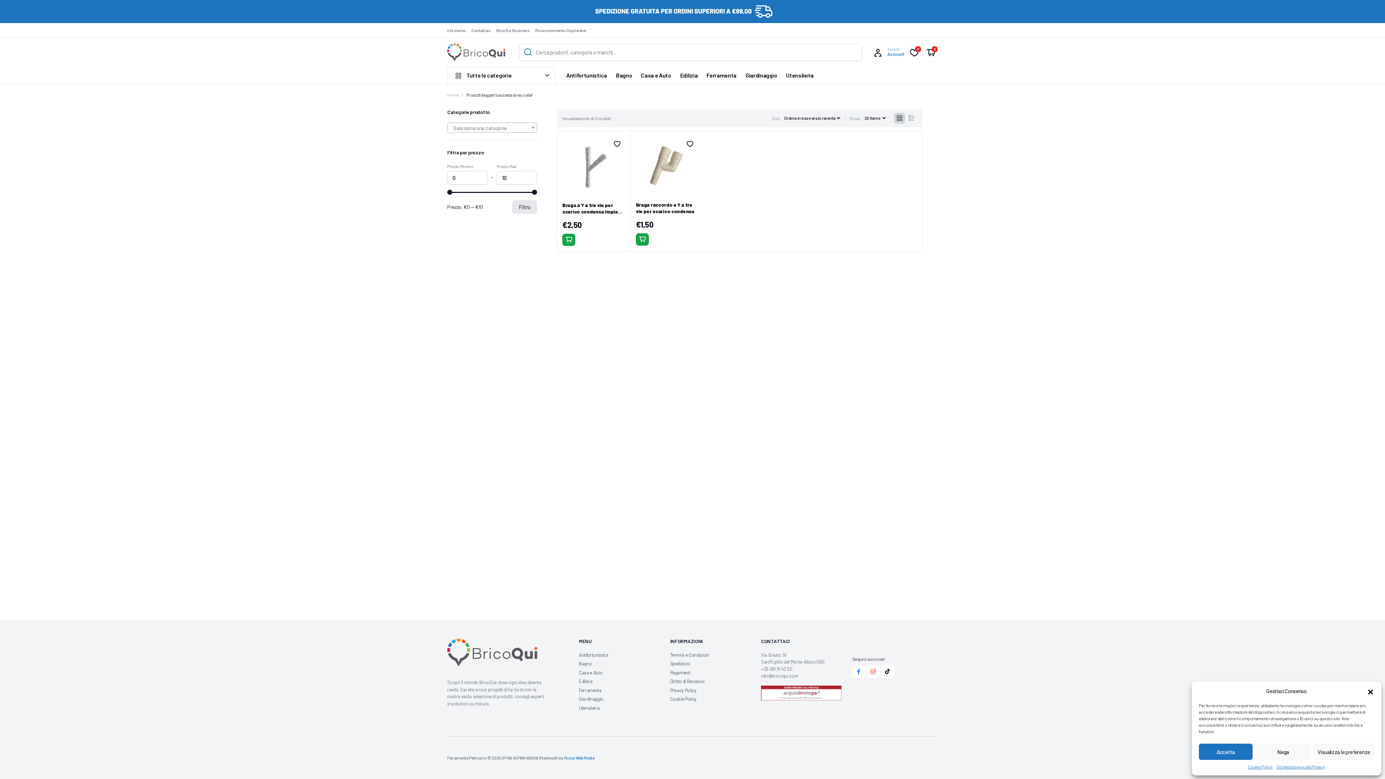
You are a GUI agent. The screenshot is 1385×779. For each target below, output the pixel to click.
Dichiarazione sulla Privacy (1300, 766)
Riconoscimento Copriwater (560, 30)
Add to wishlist (617, 144)
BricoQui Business (513, 30)
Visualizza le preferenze (1344, 752)
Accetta (1226, 752)
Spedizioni (680, 663)
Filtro (525, 207)
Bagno (624, 75)
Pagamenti (680, 672)
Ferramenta (722, 75)
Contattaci (481, 30)
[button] (1370, 691)
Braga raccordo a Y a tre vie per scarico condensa (665, 208)
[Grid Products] (899, 118)
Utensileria (799, 75)
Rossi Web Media (579, 757)
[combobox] (492, 128)
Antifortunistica (586, 75)
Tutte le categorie (488, 75)
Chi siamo (456, 30)
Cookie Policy (1260, 766)
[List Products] (911, 118)
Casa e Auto (656, 75)
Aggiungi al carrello (568, 240)
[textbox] (492, 128)
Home (453, 94)
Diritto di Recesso (687, 681)
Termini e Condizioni (689, 655)
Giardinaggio (761, 75)
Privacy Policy (683, 690)
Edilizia (689, 75)
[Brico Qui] (476, 52)
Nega (1283, 752)
